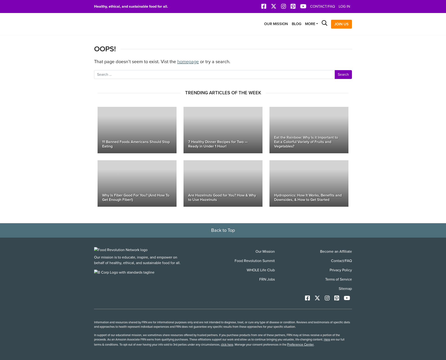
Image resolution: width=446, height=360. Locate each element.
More (310, 24)
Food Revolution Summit (255, 261)
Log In (344, 6)
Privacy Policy (341, 270)
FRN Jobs (267, 279)
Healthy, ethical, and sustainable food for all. (131, 6)
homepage (188, 62)
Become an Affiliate (336, 251)
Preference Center (300, 345)
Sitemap (345, 288)
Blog (296, 24)
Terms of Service (338, 279)
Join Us (341, 24)
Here (327, 339)
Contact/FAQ (322, 6)
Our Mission (276, 24)
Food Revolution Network (116, 24)
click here (227, 345)
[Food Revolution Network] (121, 250)
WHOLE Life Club (261, 270)
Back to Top (223, 230)
